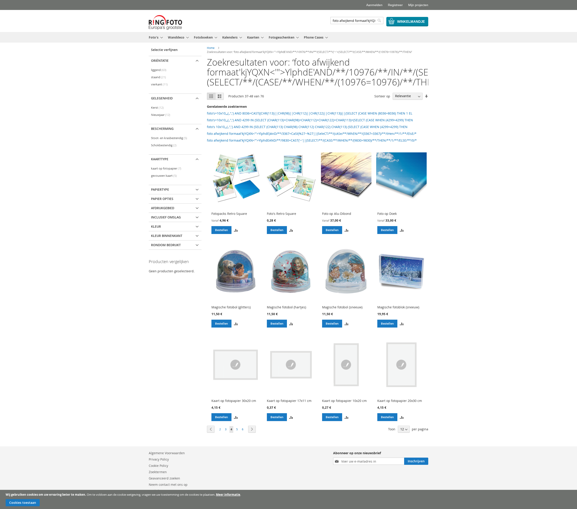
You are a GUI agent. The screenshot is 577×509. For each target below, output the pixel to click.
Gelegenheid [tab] (162, 98)
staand (158, 77)
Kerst (157, 108)
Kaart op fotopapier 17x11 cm (289, 401)
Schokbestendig (163, 145)
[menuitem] (154, 37)
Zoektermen (158, 472)
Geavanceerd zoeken (164, 478)
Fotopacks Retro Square (229, 213)
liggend (158, 70)
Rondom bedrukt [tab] (166, 245)
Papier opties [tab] (162, 199)
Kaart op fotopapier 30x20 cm (233, 401)
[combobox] (356, 20)
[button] (236, 230)
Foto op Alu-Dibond (336, 213)
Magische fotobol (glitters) (231, 307)
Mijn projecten (418, 5)
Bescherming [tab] (162, 128)
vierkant (159, 84)
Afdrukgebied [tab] (162, 208)
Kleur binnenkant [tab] (166, 236)
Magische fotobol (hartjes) (286, 307)
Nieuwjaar (160, 115)
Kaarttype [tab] (159, 159)
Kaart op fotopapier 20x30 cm (399, 401)
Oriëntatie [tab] (160, 60)
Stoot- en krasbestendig (169, 138)
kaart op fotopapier (166, 168)
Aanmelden (374, 5)
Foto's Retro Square (281, 213)
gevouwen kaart (164, 176)
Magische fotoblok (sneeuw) (398, 307)
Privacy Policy (159, 459)
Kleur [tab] (156, 226)
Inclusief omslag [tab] (166, 217)
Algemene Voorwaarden (167, 453)
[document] (289, 499)
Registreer (395, 5)
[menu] (288, 37)
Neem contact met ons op (168, 484)
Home (211, 48)
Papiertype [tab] (160, 189)
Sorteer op (382, 96)
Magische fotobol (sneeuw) (342, 307)
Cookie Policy (158, 465)
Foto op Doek (387, 213)
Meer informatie (228, 495)
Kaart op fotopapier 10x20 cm (344, 401)
